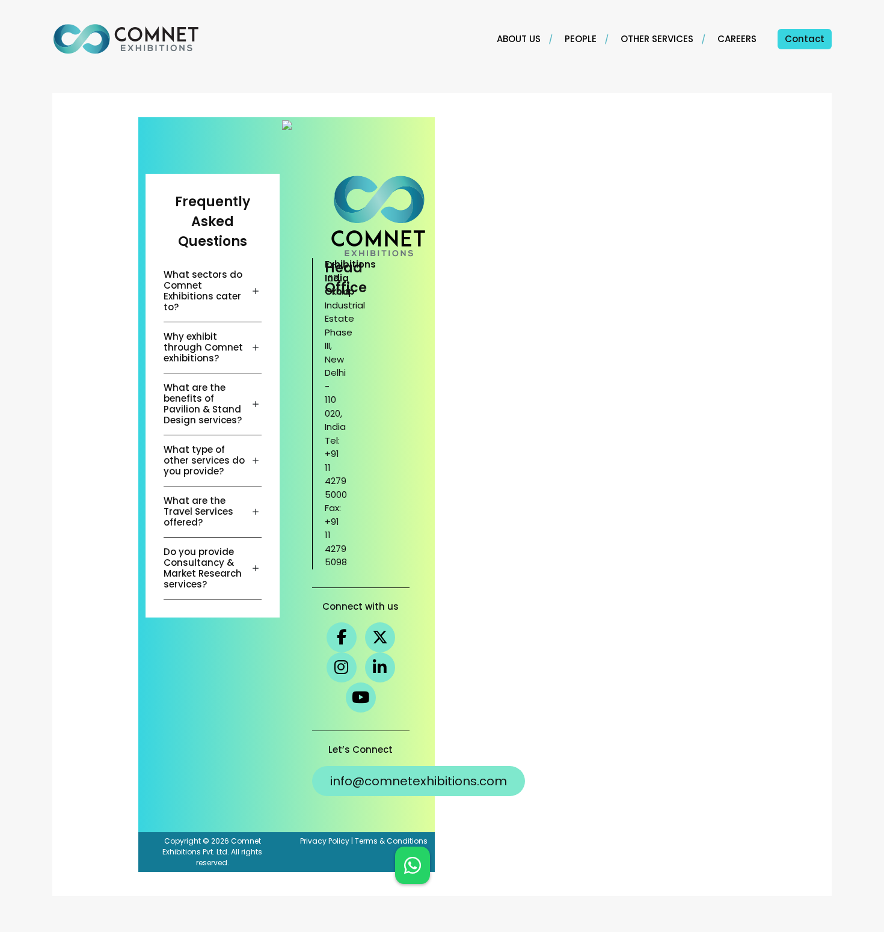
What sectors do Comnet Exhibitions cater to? (203, 290)
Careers (737, 38)
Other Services (657, 38)
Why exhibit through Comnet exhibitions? (203, 347)
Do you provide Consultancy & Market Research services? (203, 567)
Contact (804, 38)
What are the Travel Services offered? (198, 511)
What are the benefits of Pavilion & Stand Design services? (203, 403)
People (581, 38)
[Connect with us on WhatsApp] (412, 865)
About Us (519, 38)
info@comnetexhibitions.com (418, 781)
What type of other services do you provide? (204, 460)
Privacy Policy (324, 841)
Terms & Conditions (391, 841)
